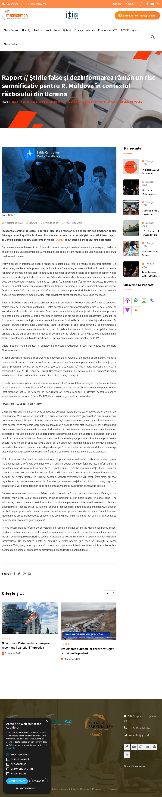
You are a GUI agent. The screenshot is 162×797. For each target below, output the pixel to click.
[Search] (153, 37)
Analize (38, 30)
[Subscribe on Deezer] (127, 310)
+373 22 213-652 (139, 727)
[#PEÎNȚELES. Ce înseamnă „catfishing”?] (131, 166)
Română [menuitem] (116, 3)
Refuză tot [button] (38, 781)
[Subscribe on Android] (144, 300)
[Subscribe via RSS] (136, 310)
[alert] (27, 756)
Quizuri (67, 30)
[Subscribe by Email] (152, 300)
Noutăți (26, 30)
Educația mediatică (84, 30)
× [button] (47, 721)
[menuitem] (117, 4)
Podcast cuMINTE (107, 30)
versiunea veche (135, 766)
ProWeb (112, 789)
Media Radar (10, 44)
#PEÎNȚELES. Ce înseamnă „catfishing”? (150, 173)
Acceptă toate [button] (17, 781)
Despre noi (12, 4)
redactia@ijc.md (38, 4)
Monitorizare (52, 30)
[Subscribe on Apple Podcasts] (127, 300)
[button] (107, 593)
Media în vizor (11, 30)
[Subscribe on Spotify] (136, 300)
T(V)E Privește (128, 30)
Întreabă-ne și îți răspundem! (139, 15)
